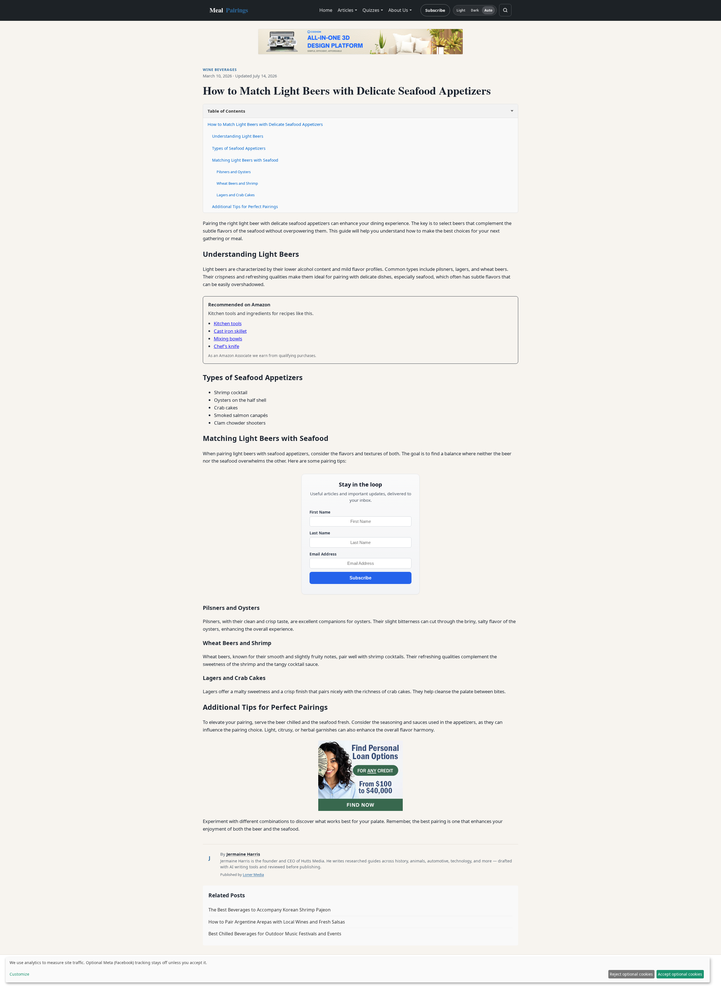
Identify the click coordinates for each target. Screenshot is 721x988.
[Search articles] (505, 10)
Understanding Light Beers (237, 136)
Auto (488, 10)
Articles (345, 10)
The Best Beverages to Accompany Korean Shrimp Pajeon (269, 910)
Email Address (323, 554)
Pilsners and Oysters (234, 171)
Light (461, 10)
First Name (320, 512)
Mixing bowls (228, 338)
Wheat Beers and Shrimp (237, 183)
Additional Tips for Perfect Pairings (245, 206)
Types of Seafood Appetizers (239, 148)
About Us (398, 10)
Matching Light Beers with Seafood (245, 160)
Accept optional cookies (680, 974)
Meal (229, 10)
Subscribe (435, 10)
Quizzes (370, 10)
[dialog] (358, 969)
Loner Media (253, 874)
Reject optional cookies (631, 974)
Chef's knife (226, 346)
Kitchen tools (228, 323)
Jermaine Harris (243, 854)
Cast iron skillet (230, 331)
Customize (19, 974)
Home (325, 10)
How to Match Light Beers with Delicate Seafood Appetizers (265, 124)
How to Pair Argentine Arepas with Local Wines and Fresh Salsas (276, 922)
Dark (475, 10)
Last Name (320, 533)
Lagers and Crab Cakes (236, 194)
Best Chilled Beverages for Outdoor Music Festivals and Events (274, 934)
